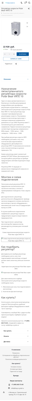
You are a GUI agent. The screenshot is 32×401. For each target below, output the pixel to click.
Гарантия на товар (16, 371)
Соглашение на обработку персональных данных (16, 356)
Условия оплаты (16, 367)
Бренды (16, 375)
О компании (16, 350)
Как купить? (16, 363)
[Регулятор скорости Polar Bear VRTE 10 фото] (16, 31)
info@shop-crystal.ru (17, 388)
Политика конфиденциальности (16, 359)
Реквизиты (16, 353)
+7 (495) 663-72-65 (17, 384)
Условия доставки (16, 369)
